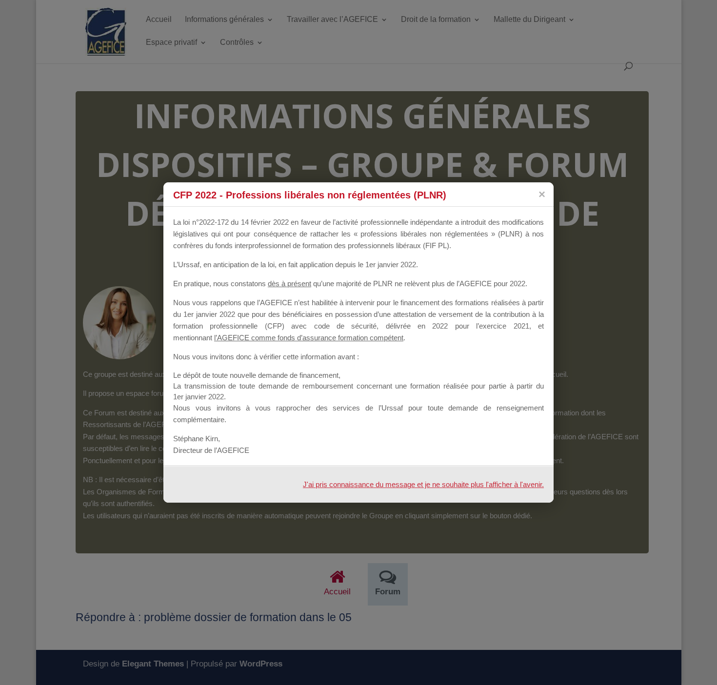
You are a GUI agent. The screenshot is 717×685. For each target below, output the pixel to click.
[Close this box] (541, 194)
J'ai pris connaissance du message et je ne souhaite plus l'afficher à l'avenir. (423, 484)
